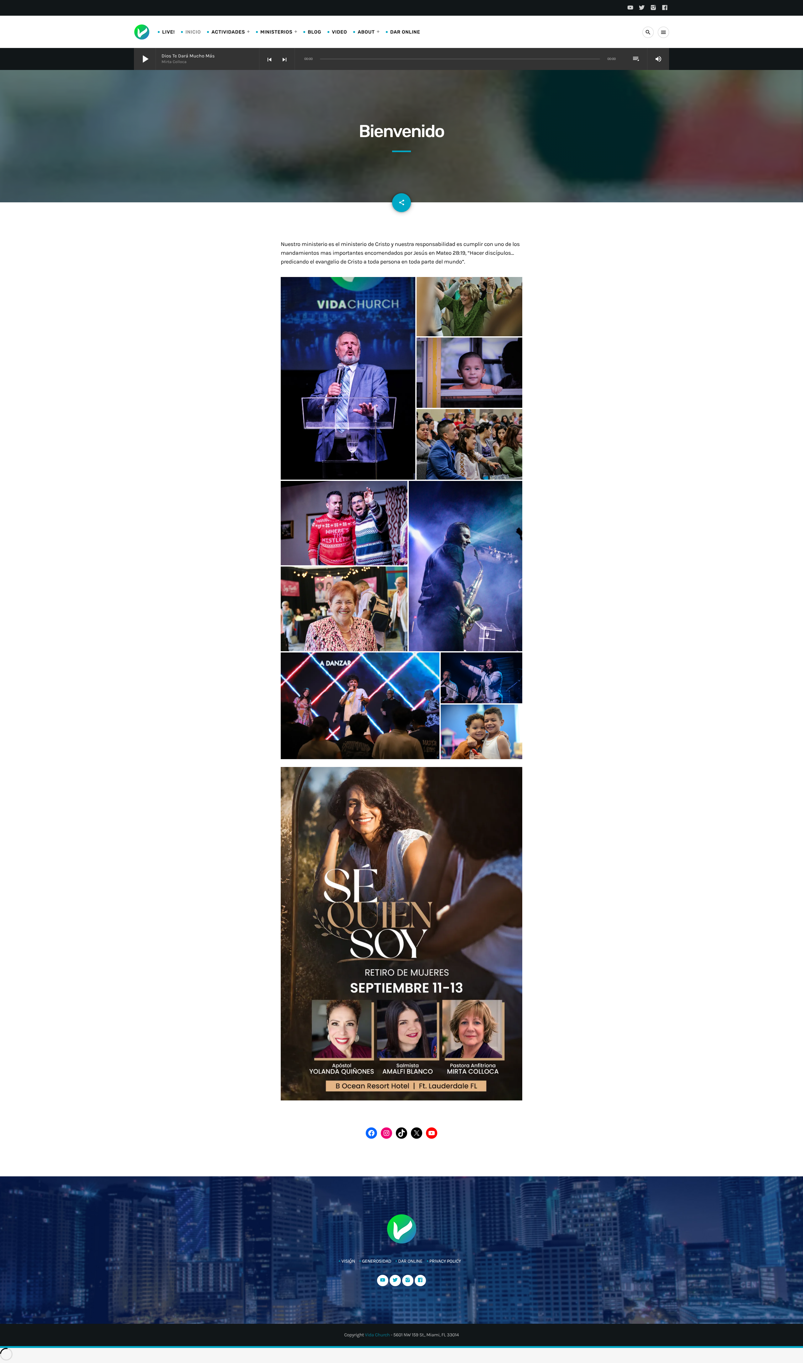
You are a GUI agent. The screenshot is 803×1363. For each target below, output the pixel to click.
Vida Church (377, 1335)
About (366, 32)
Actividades (228, 32)
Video (339, 32)
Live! (168, 32)
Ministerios (276, 32)
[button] (348, 378)
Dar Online (405, 32)
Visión (348, 1261)
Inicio (193, 32)
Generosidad (376, 1261)
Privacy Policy (445, 1261)
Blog (314, 32)
